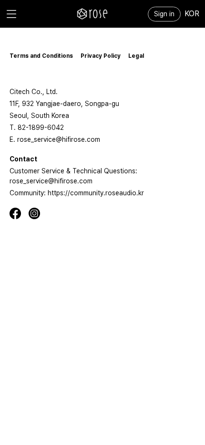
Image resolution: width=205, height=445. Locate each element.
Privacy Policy (101, 56)
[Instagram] (38, 213)
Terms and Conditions (41, 56)
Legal (136, 56)
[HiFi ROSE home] (92, 14)
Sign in (164, 14)
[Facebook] (19, 213)
